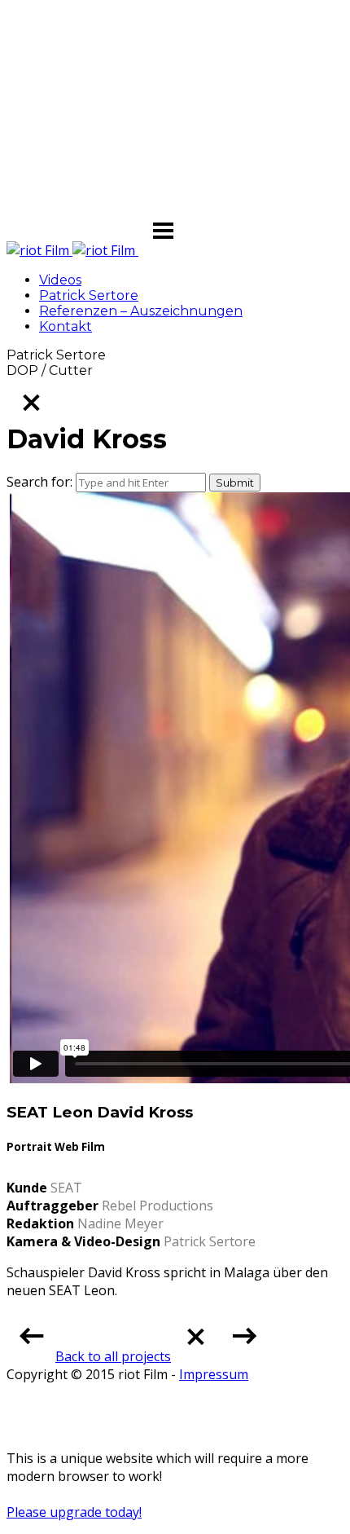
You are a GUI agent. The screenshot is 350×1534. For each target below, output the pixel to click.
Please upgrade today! (74, 1512)
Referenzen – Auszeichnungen (141, 311)
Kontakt (65, 326)
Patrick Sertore (88, 295)
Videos (60, 280)
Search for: (39, 482)
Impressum (213, 1374)
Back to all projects (113, 1356)
